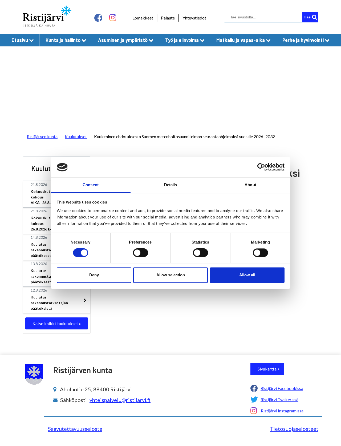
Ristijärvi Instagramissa (282, 410)
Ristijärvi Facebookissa (282, 388)
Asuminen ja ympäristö (123, 40)
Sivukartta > (269, 368)
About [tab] (250, 184)
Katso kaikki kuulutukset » (57, 323)
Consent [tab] (91, 184)
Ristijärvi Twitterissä (279, 399)
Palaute (168, 17)
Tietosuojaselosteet (294, 428)
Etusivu (19, 40)
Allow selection (170, 275)
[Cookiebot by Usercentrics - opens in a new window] (261, 167)
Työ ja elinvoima (182, 40)
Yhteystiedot (194, 17)
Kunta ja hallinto (63, 40)
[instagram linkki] (112, 18)
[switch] (140, 253)
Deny (94, 275)
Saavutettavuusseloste (75, 428)
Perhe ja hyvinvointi (303, 40)
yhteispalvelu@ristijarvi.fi (120, 400)
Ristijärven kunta (42, 136)
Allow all (247, 275)
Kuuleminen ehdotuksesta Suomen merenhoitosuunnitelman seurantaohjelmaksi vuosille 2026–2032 (184, 136)
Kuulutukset (76, 136)
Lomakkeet (142, 17)
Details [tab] (170, 184)
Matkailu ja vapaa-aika (240, 40)
